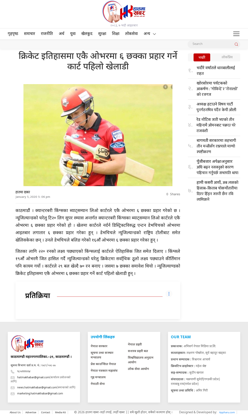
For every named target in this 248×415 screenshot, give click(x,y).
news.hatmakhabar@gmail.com (37, 388)
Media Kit (60, 412)
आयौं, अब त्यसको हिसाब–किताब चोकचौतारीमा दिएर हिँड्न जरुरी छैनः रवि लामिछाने (217, 191)
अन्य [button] (147, 34)
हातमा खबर (23, 192)
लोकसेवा (131, 34)
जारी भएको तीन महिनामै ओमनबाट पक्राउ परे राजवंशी (216, 125)
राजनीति (47, 34)
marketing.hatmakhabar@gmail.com (40, 394)
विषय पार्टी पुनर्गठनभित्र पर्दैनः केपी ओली (216, 107)
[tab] (201, 57)
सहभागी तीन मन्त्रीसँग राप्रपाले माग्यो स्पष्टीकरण (216, 146)
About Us (15, 412)
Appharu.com (227, 412)
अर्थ (61, 34)
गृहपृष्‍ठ (13, 34)
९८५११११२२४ (23, 371)
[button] (236, 34)
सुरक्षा (102, 34)
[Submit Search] (236, 44)
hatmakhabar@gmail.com (33, 377)
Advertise (30, 412)
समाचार (29, 34)
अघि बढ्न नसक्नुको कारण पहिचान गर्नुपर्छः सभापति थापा (217, 167)
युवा (73, 34)
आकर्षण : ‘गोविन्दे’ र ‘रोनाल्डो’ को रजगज (217, 89)
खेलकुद (86, 34)
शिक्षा (115, 34)
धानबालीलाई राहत (216, 71)
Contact (45, 412)
